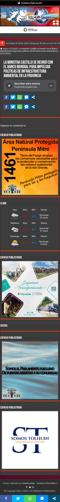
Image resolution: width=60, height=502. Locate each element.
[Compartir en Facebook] (6, 97)
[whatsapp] (33, 487)
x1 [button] (51, 85)
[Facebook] (27, 487)
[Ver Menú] (4, 14)
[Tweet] (13, 97)
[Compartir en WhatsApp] (19, 97)
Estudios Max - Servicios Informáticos (40, 483)
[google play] (30, 487)
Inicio (5, 48)
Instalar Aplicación (31, 3)
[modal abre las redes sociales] (33, 97)
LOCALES (14, 48)
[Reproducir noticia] (9, 86)
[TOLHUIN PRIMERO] (30, 16)
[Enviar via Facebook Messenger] (26, 97)
